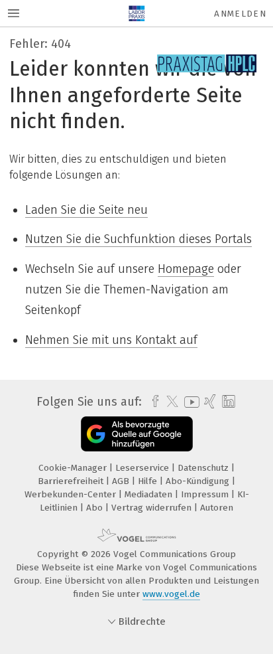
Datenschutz (204, 467)
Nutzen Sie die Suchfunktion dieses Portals (138, 239)
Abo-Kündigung (199, 481)
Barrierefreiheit (72, 481)
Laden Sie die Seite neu (86, 210)
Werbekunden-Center (72, 494)
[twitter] (169, 402)
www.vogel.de (171, 594)
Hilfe (149, 481)
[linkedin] (227, 402)
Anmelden (240, 13)
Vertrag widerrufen (152, 507)
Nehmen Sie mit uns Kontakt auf (111, 340)
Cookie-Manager (73, 467)
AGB (122, 481)
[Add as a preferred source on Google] (137, 433)
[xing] (208, 402)
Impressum (206, 494)
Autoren (216, 507)
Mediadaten (150, 494)
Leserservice (143, 467)
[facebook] (152, 401)
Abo (95, 507)
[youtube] (189, 402)
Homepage (186, 269)
